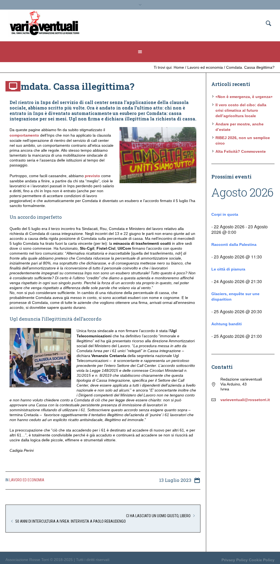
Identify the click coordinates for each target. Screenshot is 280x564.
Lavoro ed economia (205, 67)
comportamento (24, 135)
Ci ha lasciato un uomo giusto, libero (158, 516)
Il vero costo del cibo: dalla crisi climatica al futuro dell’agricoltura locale (240, 110)
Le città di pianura (228, 269)
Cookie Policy (262, 560)
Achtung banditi (226, 324)
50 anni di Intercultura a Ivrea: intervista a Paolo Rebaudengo (70, 521)
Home (179, 67)
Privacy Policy (234, 560)
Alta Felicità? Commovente (240, 151)
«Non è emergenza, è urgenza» (244, 96)
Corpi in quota (224, 214)
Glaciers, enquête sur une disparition (235, 296)
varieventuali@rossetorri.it (245, 400)
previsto (92, 176)
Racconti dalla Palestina (233, 244)
